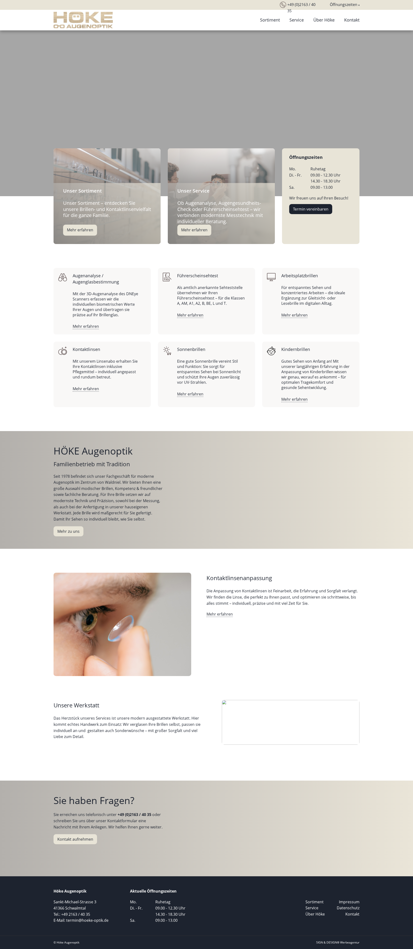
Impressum (349, 902)
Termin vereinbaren (310, 209)
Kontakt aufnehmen (75, 839)
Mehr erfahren (80, 230)
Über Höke (324, 20)
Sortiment (270, 20)
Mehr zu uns (68, 531)
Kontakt (351, 20)
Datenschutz (348, 907)
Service (296, 20)
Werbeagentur (349, 942)
